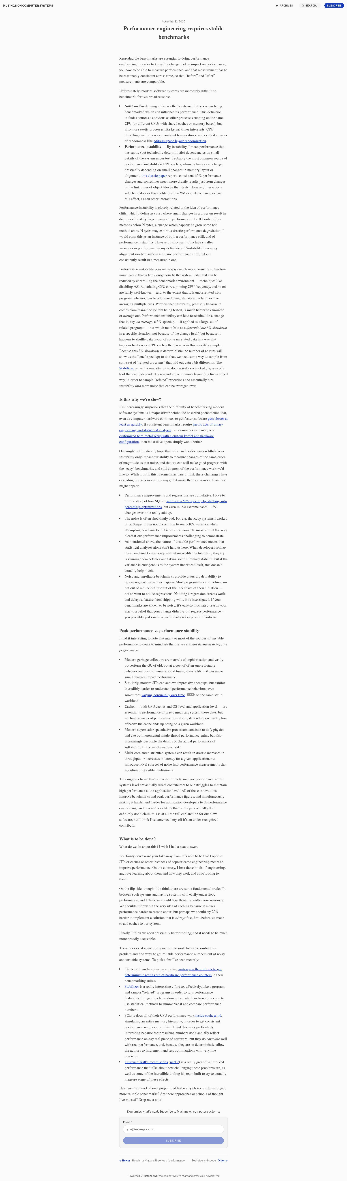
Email (127, 1122)
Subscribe (334, 5)
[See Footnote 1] (191, 694)
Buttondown (150, 1175)
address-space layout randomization (180, 140)
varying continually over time (163, 694)
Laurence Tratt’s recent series (146, 1061)
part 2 (174, 1061)
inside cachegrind (208, 1015)
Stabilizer (126, 368)
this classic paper (154, 175)
